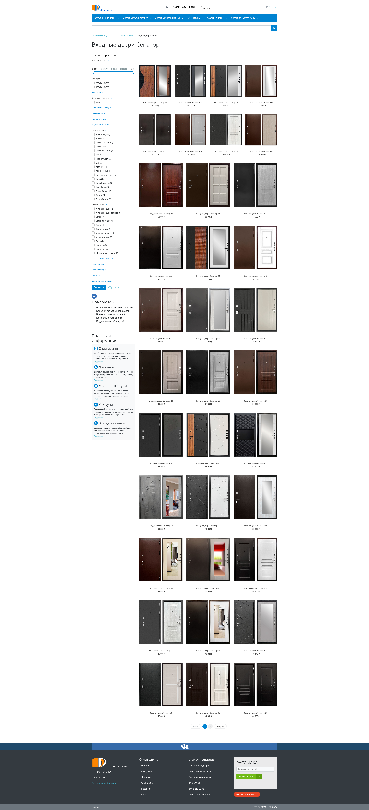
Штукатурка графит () (107, 253)
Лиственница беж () (106, 174)
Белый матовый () (105, 142)
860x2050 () (102, 83)
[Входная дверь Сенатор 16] (255, 497)
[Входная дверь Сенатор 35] (161, 559)
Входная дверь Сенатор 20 (261, 151)
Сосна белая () (103, 191)
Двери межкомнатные (200, 777)
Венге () (100, 154)
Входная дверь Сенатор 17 (208, 276)
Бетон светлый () (104, 150)
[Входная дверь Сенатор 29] (208, 372)
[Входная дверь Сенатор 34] (261, 80)
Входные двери (197, 788)
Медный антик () (105, 233)
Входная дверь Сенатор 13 (208, 713)
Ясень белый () (103, 199)
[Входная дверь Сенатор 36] (255, 372)
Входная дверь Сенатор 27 (208, 338)
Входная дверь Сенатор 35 (161, 588)
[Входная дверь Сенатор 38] (255, 622)
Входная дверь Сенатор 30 (190, 151)
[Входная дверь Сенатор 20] (261, 129)
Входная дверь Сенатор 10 (208, 463)
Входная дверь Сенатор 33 (208, 525)
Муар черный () (104, 237)
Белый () (100, 138)
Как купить (146, 771)
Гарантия (146, 788)
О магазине (147, 782)
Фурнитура (194, 782)
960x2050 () (102, 87)
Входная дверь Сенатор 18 (226, 151)
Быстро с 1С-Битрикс (245, 794)
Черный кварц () (104, 249)
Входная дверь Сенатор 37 (161, 213)
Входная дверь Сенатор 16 (255, 525)
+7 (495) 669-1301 (182, 7)
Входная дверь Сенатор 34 (261, 102)
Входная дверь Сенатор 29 (208, 401)
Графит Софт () (103, 158)
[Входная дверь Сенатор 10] (208, 434)
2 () (98, 102)
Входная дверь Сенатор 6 (161, 276)
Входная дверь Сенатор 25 (208, 588)
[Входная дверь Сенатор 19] (161, 497)
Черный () (101, 245)
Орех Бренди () (104, 183)
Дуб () (99, 162)
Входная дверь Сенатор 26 (255, 713)
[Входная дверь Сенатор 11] (161, 622)
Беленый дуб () (103, 134)
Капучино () (102, 166)
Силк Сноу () (102, 187)
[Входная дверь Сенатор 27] (208, 310)
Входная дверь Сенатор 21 (208, 650)
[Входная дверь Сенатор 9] (161, 684)
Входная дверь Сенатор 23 (255, 463)
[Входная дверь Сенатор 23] (255, 434)
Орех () (100, 179)
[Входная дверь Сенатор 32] (155, 80)
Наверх (96, 807)
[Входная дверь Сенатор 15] (208, 185)
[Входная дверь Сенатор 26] (255, 684)
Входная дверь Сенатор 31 (255, 338)
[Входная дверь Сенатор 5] (161, 310)
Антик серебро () (104, 208)
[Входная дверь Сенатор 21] (208, 622)
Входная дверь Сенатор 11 (161, 650)
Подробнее (98, 361)
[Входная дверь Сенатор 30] (190, 129)
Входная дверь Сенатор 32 (155, 102)
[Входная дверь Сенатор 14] (226, 80)
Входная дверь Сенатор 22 (255, 213)
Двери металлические (200, 771)
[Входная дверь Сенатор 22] (255, 185)
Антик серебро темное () (108, 212)
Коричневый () (103, 170)
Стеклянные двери (199, 765)
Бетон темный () (104, 220)
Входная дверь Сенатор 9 (161, 713)
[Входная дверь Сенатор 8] (161, 434)
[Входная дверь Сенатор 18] (226, 129)
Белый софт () (103, 146)
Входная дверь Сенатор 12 (155, 151)
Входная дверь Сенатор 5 (161, 338)
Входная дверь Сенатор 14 (226, 102)
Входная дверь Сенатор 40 (255, 276)
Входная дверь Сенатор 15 (208, 213)
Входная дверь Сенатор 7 (255, 588)
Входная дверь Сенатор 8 (161, 463)
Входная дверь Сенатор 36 (255, 401)
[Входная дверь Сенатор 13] (208, 684)
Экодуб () (100, 195)
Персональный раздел (104, 783)
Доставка (146, 777)
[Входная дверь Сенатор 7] (255, 559)
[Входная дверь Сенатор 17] (208, 247)
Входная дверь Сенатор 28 (190, 102)
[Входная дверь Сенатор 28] (190, 80)
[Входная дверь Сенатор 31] (255, 310)
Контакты (146, 794)
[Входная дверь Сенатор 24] (161, 372)
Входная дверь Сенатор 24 (161, 401)
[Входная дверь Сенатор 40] (255, 247)
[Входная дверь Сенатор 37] (161, 185)
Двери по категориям (200, 794)
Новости (145, 765)
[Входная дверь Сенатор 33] (208, 497)
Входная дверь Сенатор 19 (161, 525)
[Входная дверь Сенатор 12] (155, 129)
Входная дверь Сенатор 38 (255, 650)
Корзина (272, 7)
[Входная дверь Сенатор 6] (161, 247)
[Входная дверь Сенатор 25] (208, 559)
